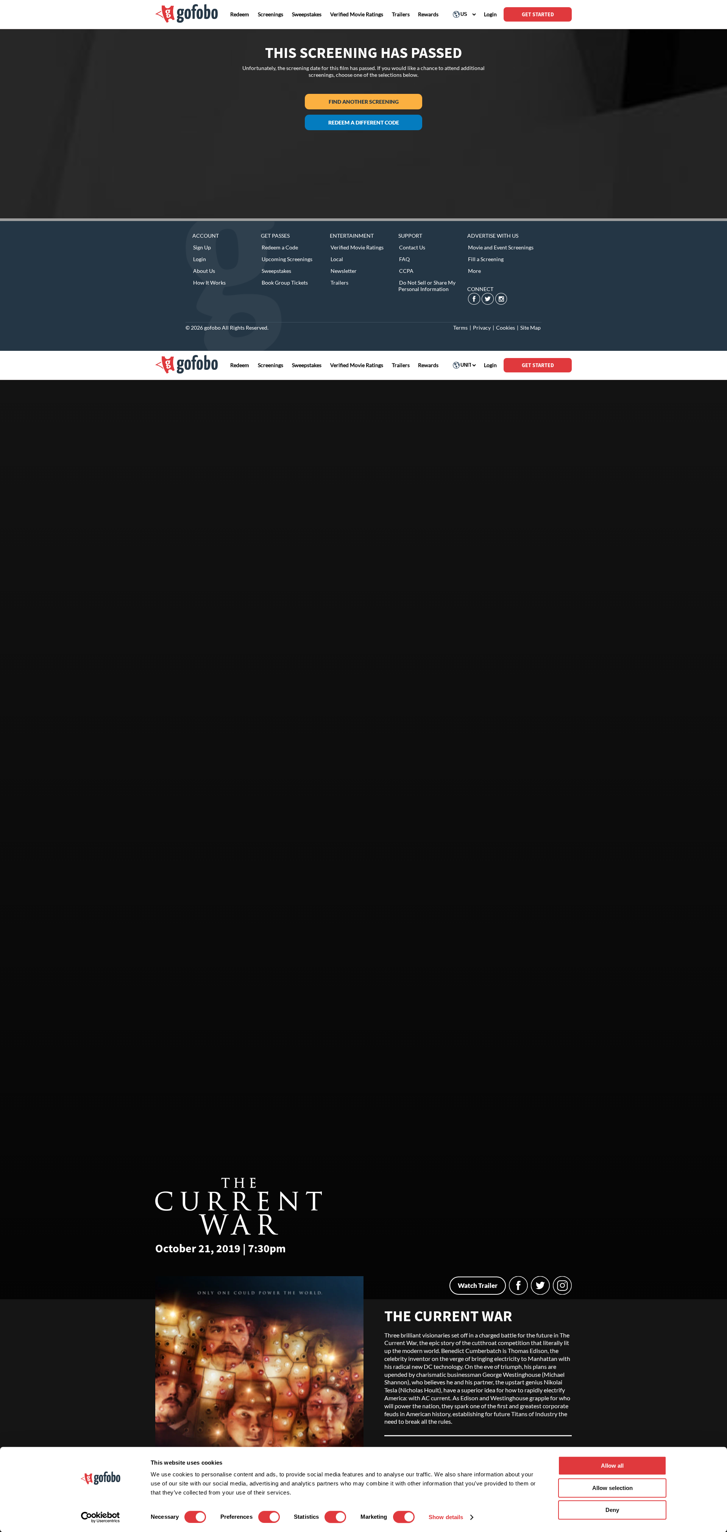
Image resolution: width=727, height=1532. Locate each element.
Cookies (505, 327)
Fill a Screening (486, 259)
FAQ (404, 259)
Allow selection (612, 1488)
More (474, 271)
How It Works (209, 282)
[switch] (269, 1517)
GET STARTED (538, 14)
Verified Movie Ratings (357, 247)
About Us (204, 271)
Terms (460, 327)
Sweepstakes (276, 271)
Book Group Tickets (285, 282)
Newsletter (344, 271)
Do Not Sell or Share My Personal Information (427, 285)
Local (337, 259)
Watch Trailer (478, 1285)
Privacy (482, 327)
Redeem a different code (363, 122)
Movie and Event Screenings (501, 247)
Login (199, 259)
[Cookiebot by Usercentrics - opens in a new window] (100, 1517)
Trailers (339, 282)
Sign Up (202, 247)
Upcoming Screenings (287, 259)
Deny (612, 1510)
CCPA (406, 271)
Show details (446, 1517)
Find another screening (364, 101)
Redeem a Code (280, 247)
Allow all (612, 1465)
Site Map (530, 327)
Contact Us (412, 247)
